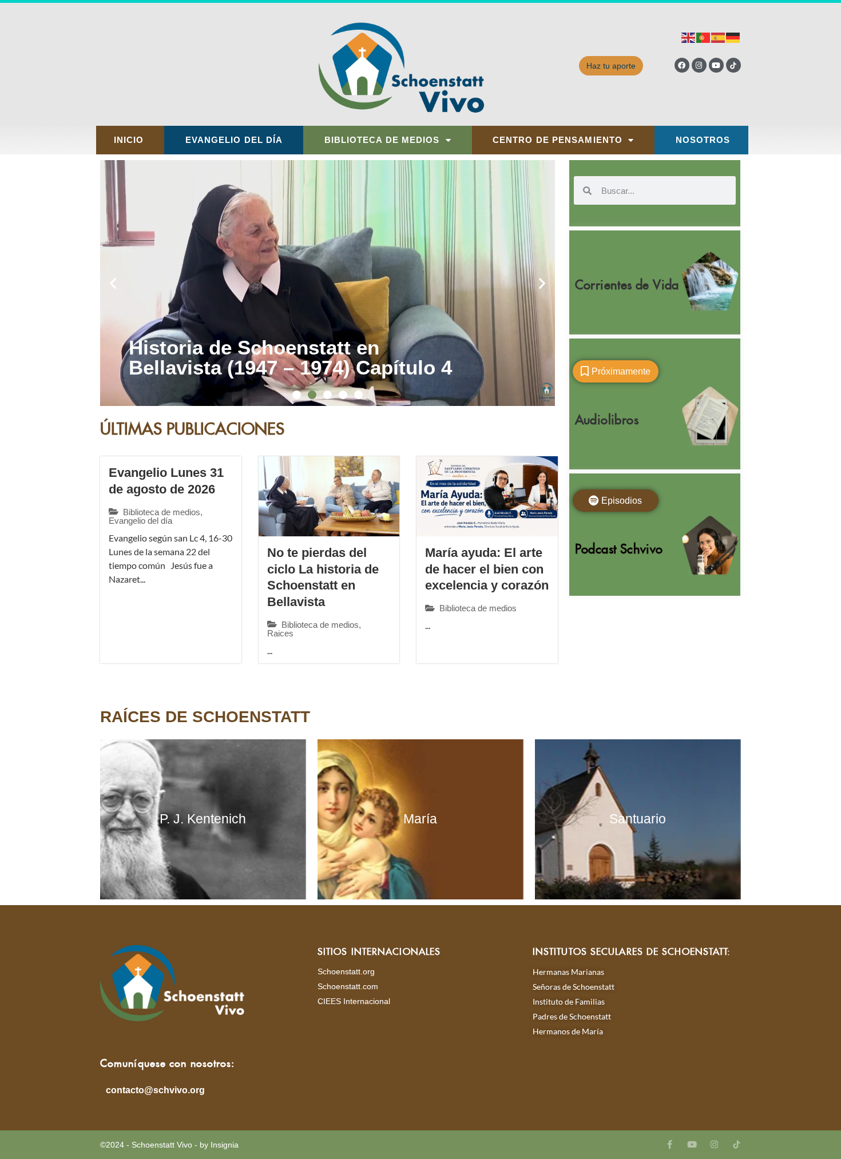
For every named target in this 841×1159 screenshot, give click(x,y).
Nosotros (703, 140)
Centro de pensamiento (557, 140)
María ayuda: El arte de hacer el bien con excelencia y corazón (487, 568)
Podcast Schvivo (619, 546)
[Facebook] (682, 65)
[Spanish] (718, 37)
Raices (280, 633)
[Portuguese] (703, 37)
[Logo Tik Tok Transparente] (733, 65)
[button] (113, 283)
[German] (733, 37)
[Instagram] (699, 65)
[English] (688, 37)
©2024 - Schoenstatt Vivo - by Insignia (169, 1144)
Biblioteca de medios (382, 140)
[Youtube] (716, 65)
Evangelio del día (234, 140)
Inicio (129, 140)
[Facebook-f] (669, 1144)
